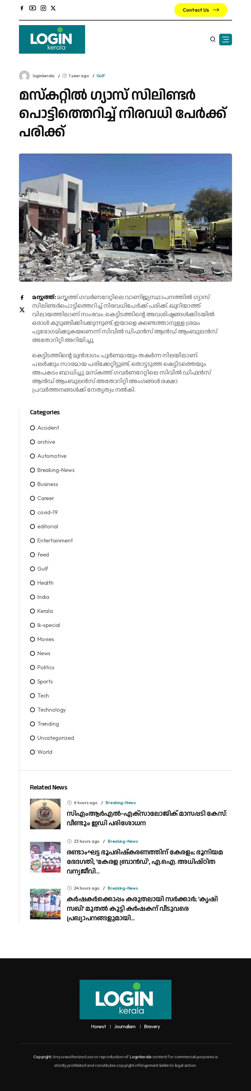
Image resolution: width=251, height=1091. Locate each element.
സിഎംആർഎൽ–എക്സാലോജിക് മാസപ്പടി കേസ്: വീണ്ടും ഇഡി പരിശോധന (147, 818)
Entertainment (55, 540)
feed (43, 554)
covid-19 (47, 512)
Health (45, 582)
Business (47, 484)
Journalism (125, 1026)
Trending (48, 723)
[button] (225, 39)
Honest (98, 1026)
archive (46, 441)
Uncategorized (55, 737)
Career (45, 498)
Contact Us (196, 10)
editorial (47, 526)
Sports (45, 681)
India (43, 596)
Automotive (51, 455)
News (44, 653)
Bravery (152, 1026)
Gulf (100, 75)
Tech (43, 695)
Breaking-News (56, 469)
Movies (45, 639)
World (44, 751)
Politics (45, 667)
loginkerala (43, 75)
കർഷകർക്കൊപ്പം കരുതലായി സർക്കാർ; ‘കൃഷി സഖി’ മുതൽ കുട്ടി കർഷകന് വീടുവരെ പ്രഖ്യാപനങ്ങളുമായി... (142, 909)
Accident (48, 427)
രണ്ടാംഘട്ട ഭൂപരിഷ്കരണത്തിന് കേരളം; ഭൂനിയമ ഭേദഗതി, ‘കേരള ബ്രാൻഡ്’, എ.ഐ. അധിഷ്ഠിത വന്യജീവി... (145, 862)
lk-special (48, 625)
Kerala (45, 610)
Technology (51, 709)
